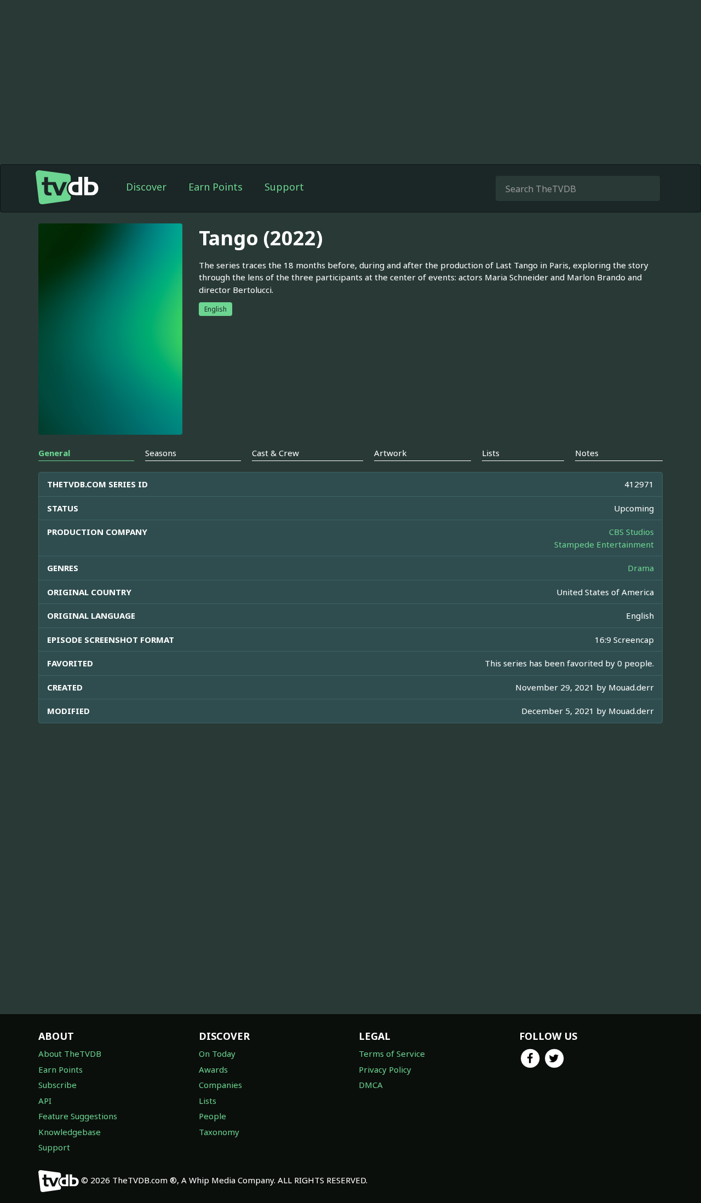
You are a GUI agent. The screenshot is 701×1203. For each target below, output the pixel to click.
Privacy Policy (385, 1069)
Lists (207, 1100)
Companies (220, 1084)
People (212, 1115)
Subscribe (57, 1084)
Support (284, 186)
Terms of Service (392, 1053)
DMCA (371, 1084)
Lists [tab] (490, 452)
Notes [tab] (587, 452)
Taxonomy (219, 1131)
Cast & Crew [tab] (275, 452)
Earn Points (215, 186)
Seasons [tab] (160, 452)
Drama (641, 567)
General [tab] (54, 452)
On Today (217, 1053)
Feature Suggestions (77, 1115)
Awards (213, 1069)
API (44, 1100)
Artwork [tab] (390, 452)
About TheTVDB (69, 1053)
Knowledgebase (69, 1131)
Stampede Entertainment (604, 544)
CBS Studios (631, 531)
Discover (146, 186)
